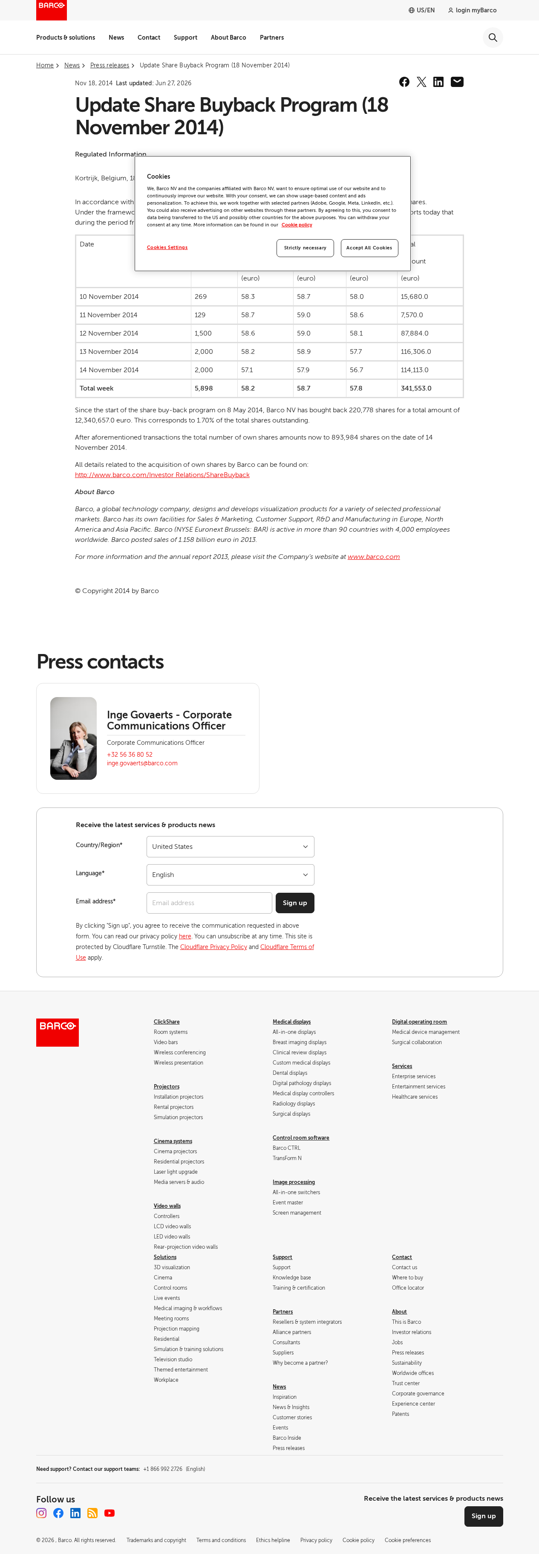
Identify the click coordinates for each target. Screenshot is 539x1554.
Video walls (167, 1206)
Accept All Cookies (369, 248)
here (185, 936)
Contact (149, 37)
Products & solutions (65, 37)
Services (402, 1066)
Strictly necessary (305, 248)
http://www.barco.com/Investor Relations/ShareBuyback (162, 475)
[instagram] (41, 1513)
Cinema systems (173, 1141)
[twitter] (421, 82)
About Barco (228, 37)
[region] (272, 214)
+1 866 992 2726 (174, 1469)
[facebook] (404, 82)
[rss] (92, 1513)
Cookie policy (297, 225)
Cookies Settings (167, 247)
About (399, 1312)
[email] (457, 82)
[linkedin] (438, 82)
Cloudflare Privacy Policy (213, 947)
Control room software (301, 1138)
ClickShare (167, 1022)
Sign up (295, 903)
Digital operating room (419, 1022)
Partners (272, 37)
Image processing (294, 1182)
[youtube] (109, 1513)
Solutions (165, 1257)
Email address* (96, 901)
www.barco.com (374, 557)
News (116, 37)
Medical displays (292, 1022)
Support (185, 37)
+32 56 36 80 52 (130, 755)
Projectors (166, 1087)
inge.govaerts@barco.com (142, 763)
